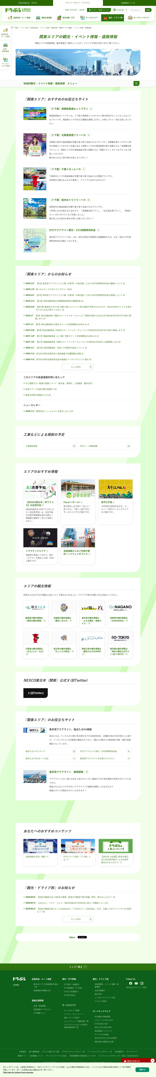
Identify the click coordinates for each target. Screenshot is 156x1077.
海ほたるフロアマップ (35, 751)
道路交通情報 (38, 1000)
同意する (142, 1070)
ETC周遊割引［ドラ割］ (73, 988)
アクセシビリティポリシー (72, 1052)
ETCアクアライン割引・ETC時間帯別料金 (72, 230)
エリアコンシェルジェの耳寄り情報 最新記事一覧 (76, 1026)
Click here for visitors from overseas (18, 1072)
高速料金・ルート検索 (41, 979)
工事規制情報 (31, 446)
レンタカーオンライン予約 (105, 997)
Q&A (81, 10)
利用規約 (22, 1052)
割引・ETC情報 (69, 979)
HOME (16, 985)
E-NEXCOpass (69, 995)
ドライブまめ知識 (101, 1034)
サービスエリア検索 (71, 1010)
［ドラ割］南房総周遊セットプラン (68, 109)
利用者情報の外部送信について (81, 1056)
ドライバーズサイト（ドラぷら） (78, 3)
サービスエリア (69, 1005)
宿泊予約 (98, 994)
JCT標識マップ (39, 1013)
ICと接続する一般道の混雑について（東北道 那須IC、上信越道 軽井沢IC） (59, 383)
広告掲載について (36, 1056)
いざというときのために (104, 1020)
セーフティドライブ (101, 1011)
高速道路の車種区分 (41, 990)
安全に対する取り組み (103, 1027)
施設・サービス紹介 (71, 1018)
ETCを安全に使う (101, 1024)
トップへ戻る (75, 967)
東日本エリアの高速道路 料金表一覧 (46, 985)
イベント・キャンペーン (73, 1014)
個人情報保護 (34, 1052)
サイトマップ (132, 1052)
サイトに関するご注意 (50, 1052)
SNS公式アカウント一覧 (135, 987)
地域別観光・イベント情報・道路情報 (43, 28)
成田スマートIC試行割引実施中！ (40, 389)
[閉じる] (153, 1061)
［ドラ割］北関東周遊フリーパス (67, 135)
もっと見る (76, 367)
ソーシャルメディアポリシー (99, 1052)
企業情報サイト (127, 3)
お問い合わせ (70, 10)
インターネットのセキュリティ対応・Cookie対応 (117, 1056)
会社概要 (118, 1052)
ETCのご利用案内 (71, 991)
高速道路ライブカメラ (42, 1009)
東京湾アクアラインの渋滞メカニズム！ (97, 758)
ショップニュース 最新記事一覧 (76, 1021)
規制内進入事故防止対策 (104, 1042)
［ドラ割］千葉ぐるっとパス (65, 169)
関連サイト (22, 1056)
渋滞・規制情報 (40, 1006)
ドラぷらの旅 (100, 1001)
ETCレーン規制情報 (89, 446)
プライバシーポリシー (32, 1070)
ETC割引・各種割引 (71, 984)
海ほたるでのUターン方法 (36, 758)
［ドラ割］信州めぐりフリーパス (67, 200)
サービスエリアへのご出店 (56, 1056)
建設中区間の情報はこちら (37, 395)
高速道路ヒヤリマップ (103, 1031)
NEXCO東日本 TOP (27, 3)
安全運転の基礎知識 (102, 1016)
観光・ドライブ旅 (21, 28)
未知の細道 (99, 990)
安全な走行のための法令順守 (106, 1038)
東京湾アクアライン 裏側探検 (66, 772)
